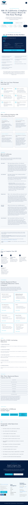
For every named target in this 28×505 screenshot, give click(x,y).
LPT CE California (5, 414)
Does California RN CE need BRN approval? (10, 431)
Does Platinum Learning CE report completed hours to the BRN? (13, 451)
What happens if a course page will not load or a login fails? (13, 454)
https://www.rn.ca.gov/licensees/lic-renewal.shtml (9, 239)
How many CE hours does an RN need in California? (11, 428)
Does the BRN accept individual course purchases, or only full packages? (13, 441)
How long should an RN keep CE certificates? (10, 446)
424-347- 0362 (5, 241)
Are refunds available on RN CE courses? (9, 449)
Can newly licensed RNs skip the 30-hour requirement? (12, 456)
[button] (14, 428)
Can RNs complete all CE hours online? (9, 433)
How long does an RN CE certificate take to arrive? (11, 438)
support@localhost (23, 491)
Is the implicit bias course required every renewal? (11, 436)
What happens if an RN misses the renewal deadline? (12, 444)
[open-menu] (26, 3)
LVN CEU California (14, 414)
